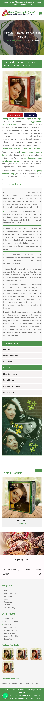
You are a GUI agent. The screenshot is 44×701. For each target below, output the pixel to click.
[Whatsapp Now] (5, 695)
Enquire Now (15, 115)
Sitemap (7, 605)
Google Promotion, (19, 698)
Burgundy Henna (9, 368)
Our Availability (9, 608)
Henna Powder (9, 392)
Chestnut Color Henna (11, 386)
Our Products (17, 41)
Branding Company (33, 698)
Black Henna (8, 349)
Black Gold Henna (10, 374)
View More (22, 524)
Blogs (6, 599)
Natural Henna (8, 380)
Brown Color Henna (10, 356)
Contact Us (8, 602)
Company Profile (10, 593)
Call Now (30, 115)
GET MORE (22, 426)
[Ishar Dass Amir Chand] (18, 13)
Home (6, 41)
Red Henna (7, 362)
